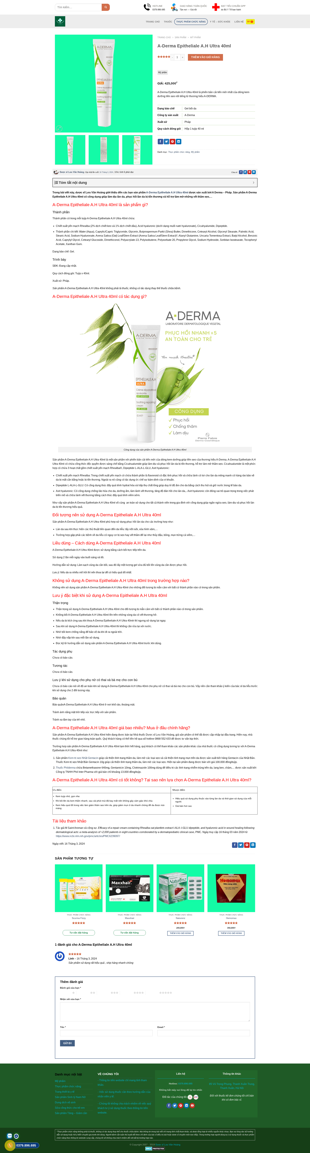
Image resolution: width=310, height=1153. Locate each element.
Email (161, 1027)
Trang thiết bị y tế (64, 1091)
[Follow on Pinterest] (180, 1105)
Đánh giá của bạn (70, 988)
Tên (63, 1027)
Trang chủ (164, 37)
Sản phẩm (180, 37)
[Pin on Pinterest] (172, 141)
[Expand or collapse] (254, 182)
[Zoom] (59, 128)
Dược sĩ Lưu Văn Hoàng (72, 172)
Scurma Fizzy (79, 918)
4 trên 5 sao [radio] (127, 992)
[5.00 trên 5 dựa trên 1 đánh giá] (163, 56)
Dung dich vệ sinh (65, 1102)
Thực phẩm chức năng (191, 21)
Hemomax (231, 918)
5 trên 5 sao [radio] (152, 992)
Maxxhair (129, 918)
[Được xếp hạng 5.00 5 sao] (78, 923)
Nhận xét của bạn (70, 999)
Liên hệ (239, 21)
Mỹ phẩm (195, 37)
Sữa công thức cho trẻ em (70, 1107)
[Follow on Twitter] (174, 1105)
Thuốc (168, 21)
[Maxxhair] (129, 888)
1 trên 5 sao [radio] (65, 992)
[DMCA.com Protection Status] (155, 1148)
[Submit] (106, 7)
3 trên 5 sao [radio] (104, 992)
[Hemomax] (231, 888)
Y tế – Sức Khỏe (220, 21)
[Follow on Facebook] (169, 1105)
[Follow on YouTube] (192, 1105)
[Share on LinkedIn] (178, 141)
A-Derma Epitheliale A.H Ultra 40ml (167, 192)
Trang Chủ (153, 21)
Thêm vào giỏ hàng (205, 57)
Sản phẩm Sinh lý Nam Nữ (70, 1097)
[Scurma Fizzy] (79, 888)
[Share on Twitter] (166, 141)
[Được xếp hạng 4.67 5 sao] (231, 923)
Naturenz (180, 918)
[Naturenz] (180, 888)
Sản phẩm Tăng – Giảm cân (71, 1113)
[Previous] (61, 83)
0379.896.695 (185, 1083)
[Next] (147, 83)
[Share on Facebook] (160, 141)
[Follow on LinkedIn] (186, 1105)
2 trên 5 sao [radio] (83, 992)
